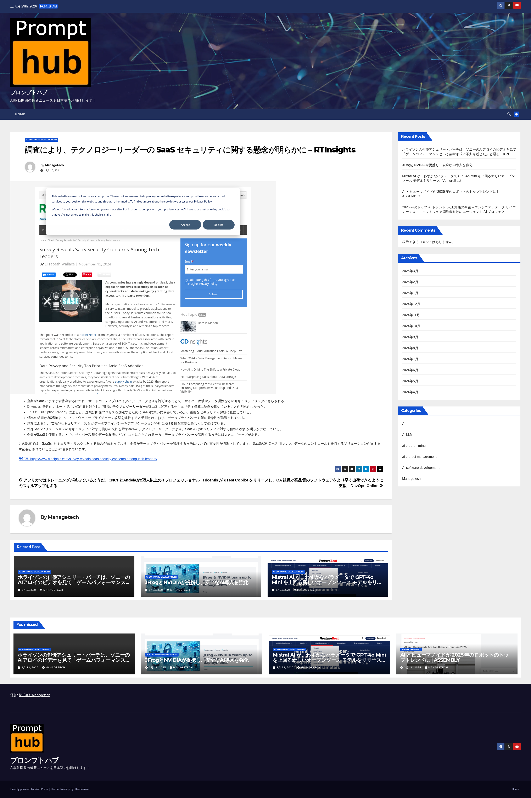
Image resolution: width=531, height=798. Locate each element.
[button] (509, 114)
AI (403, 423)
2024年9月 (410, 337)
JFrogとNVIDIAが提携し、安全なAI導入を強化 (196, 582)
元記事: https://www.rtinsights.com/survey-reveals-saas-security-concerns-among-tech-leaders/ (88, 459)
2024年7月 (410, 359)
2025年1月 (410, 293)
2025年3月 (410, 271)
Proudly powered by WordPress (29, 789)
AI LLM (407, 434)
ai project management (419, 456)
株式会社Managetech (34, 695)
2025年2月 (410, 282)
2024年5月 (410, 381)
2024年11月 (411, 315)
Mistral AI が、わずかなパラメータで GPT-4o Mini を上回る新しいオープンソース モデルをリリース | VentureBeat (327, 582)
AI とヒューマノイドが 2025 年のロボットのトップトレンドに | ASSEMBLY (454, 657)
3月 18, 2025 (30, 667)
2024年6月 (410, 370)
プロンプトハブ (28, 92)
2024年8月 (410, 348)
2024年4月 (410, 392)
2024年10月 (411, 326)
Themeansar (81, 789)
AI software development (41, 140)
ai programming (414, 445)
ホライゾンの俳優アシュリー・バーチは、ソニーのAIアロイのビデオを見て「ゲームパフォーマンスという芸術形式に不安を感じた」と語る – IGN (74, 582)
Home (20, 114)
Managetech (54, 165)
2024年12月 (411, 304)
